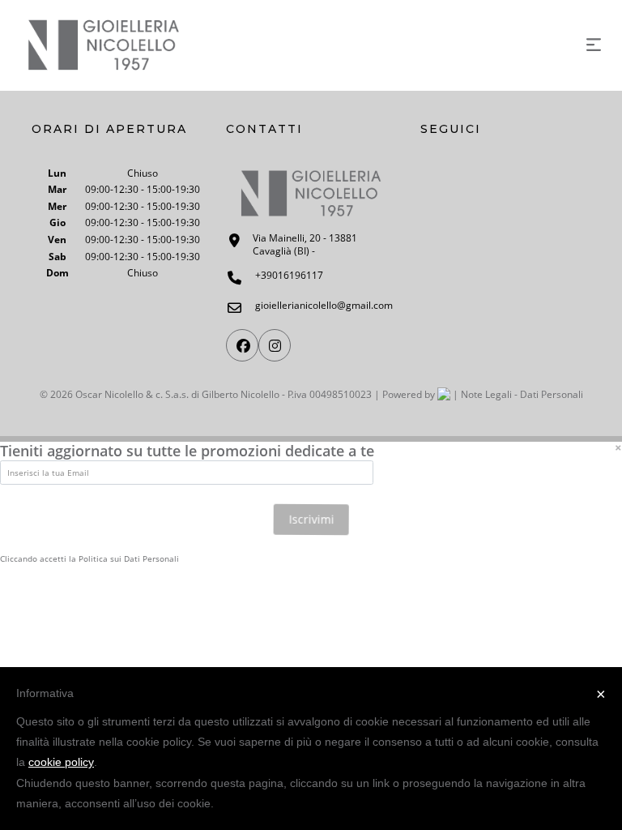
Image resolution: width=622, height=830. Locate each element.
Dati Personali (551, 394)
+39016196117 (289, 275)
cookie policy (61, 761)
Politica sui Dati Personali (129, 559)
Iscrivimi (311, 520)
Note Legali (486, 394)
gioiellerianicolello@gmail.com (324, 305)
